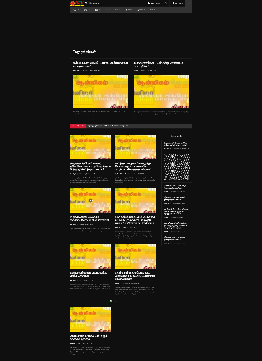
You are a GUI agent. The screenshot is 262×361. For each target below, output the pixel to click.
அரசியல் (136, 70)
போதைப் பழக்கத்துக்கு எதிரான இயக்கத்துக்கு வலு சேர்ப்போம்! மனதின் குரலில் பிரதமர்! (175, 225)
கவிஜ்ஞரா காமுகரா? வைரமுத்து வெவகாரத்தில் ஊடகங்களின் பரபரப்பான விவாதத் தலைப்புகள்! (133, 166)
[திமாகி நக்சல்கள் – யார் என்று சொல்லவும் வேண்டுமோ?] (161, 91)
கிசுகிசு (117, 283)
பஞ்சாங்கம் (166, 203)
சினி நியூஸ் (73, 174)
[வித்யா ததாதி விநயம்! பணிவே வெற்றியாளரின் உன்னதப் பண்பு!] (100, 91)
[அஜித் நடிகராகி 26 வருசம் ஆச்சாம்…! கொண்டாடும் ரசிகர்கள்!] (90, 200)
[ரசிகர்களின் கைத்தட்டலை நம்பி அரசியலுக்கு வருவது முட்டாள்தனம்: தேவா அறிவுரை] (135, 256)
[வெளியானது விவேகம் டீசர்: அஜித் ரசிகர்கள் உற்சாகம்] (90, 319)
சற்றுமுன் (117, 227)
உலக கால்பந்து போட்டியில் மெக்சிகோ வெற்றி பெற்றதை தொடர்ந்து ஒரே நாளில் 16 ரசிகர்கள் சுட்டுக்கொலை (135, 220)
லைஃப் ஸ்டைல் (77, 70)
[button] (166, 3)
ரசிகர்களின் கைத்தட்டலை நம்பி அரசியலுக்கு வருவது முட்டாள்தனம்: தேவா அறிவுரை (135, 275)
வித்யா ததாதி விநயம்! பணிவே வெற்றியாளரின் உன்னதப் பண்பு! (108, 126)
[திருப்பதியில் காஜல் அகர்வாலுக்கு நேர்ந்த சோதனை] (90, 256)
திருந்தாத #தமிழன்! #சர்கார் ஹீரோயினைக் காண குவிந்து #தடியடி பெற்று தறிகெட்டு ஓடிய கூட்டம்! (90, 166)
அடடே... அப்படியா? (120, 174)
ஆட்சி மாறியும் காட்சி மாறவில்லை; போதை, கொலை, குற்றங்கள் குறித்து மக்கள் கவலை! (176, 211)
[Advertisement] (131, 28)
